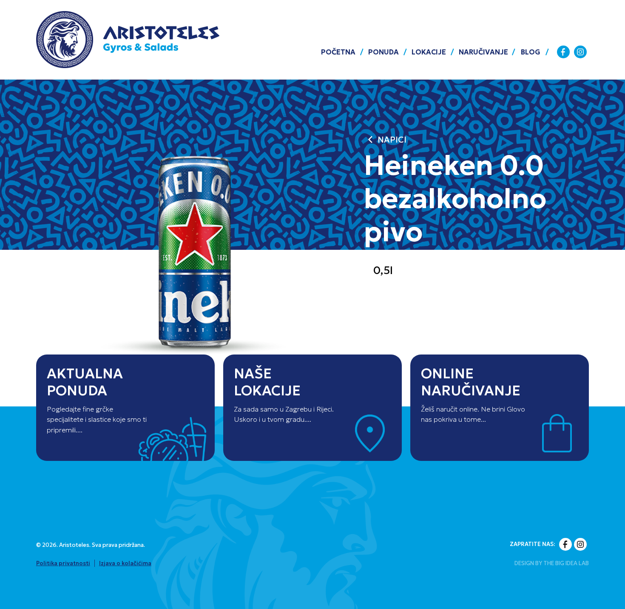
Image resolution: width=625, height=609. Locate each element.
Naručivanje (483, 52)
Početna (338, 52)
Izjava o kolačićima (125, 563)
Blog (530, 52)
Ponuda (383, 52)
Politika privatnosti (63, 563)
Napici (385, 140)
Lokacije (429, 52)
